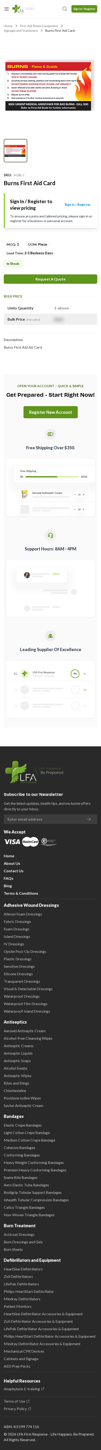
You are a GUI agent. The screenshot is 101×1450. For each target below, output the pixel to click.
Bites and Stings (16, 1083)
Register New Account (50, 412)
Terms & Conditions (21, 893)
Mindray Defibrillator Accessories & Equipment (42, 1343)
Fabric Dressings (17, 921)
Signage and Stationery (21, 30)
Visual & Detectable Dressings (28, 988)
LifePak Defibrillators (21, 1284)
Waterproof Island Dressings (27, 1011)
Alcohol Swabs (15, 1068)
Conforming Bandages (22, 1155)
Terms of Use (14, 1401)
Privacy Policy (15, 1409)
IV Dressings (14, 944)
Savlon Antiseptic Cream (23, 1105)
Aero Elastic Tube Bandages (26, 1185)
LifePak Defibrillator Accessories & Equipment (41, 1328)
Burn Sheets (13, 1249)
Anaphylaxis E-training (22, 1389)
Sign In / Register (84, 9)
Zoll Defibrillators (18, 1276)
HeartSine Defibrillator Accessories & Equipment (43, 1314)
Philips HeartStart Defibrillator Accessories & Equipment (50, 1336)
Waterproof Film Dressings (25, 1003)
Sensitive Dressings (19, 966)
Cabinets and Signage (21, 1358)
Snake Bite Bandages (21, 1177)
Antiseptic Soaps (17, 1060)
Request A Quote (50, 279)
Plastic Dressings (17, 959)
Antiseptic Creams (19, 1045)
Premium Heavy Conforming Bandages (35, 1170)
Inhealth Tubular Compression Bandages (36, 1200)
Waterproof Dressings (22, 996)
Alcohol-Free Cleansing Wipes (28, 1038)
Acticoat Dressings (19, 1234)
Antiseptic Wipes (17, 1075)
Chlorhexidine (15, 1090)
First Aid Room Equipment (39, 26)
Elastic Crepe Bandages (23, 1125)
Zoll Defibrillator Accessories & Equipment (38, 1321)
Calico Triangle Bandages (24, 1207)
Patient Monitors (17, 1306)
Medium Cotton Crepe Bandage (29, 1140)
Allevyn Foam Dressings (23, 914)
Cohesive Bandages (19, 1147)
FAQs (8, 878)
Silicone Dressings (18, 973)
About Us (12, 863)
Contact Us (13, 871)
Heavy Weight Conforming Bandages (34, 1162)
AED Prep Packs (17, 1366)
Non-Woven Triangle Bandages (29, 1214)
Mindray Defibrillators (22, 1299)
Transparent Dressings (22, 981)
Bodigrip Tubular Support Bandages (33, 1192)
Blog (8, 885)
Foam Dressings (16, 929)
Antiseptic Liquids (18, 1053)
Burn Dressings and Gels (23, 1242)
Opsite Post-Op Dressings (25, 951)
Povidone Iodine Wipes (22, 1098)
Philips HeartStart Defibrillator (29, 1291)
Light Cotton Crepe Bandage (27, 1132)
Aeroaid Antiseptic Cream (25, 1030)
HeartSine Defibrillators (23, 1269)
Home (8, 26)
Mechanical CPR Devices (24, 1351)
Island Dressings (17, 936)
